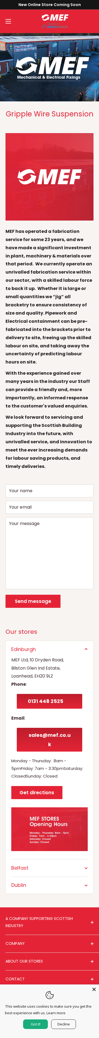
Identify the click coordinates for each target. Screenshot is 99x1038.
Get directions (37, 792)
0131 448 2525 (45, 701)
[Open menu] (8, 21)
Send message (33, 601)
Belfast (19, 867)
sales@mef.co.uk (50, 740)
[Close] (94, 989)
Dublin (18, 885)
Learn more (55, 1012)
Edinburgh (23, 649)
